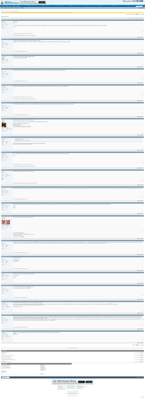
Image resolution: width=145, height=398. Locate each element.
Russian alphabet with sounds (62, 386)
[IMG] (41, 367)
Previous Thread (70, 348)
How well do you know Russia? (71, 386)
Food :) (3, 354)
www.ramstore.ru (16, 260)
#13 (142, 215)
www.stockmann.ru (16, 259)
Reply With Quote (141, 37)
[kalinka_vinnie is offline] (6, 222)
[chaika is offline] (4, 125)
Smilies (42, 366)
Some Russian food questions (6, 356)
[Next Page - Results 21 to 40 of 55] (140, 14)
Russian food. (6, 16)
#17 (142, 285)
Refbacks (3, 372)
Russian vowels (60, 387)
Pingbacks (3, 371)
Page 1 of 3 (134, 14)
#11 (142, 186)
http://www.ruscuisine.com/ (17, 124)
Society (12, 10)
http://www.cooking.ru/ (16, 125)
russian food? (4, 361)
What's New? (8, 6)
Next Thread (75, 348)
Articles (13, 6)
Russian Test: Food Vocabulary (71, 388)
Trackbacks (42, 370)
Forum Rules (42, 373)
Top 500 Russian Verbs (80, 388)
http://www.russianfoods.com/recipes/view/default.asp (22, 126)
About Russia (7, 10)
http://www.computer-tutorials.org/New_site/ (25, 33)
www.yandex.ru (31, 286)
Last (142, 14)
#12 (142, 202)
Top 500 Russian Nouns (80, 387)
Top (142, 377)
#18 (142, 301)
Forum (3, 6)
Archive (140, 377)
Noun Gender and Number (62, 389)
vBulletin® (72, 392)
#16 (142, 272)
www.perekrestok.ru (16, 261)
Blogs (18, 6)
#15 (142, 256)
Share (142, 31)
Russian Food (4, 352)
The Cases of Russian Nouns (62, 388)
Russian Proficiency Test (70, 387)
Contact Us (137, 377)
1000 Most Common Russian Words (82, 386)
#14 (142, 240)
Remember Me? (127, 2)
